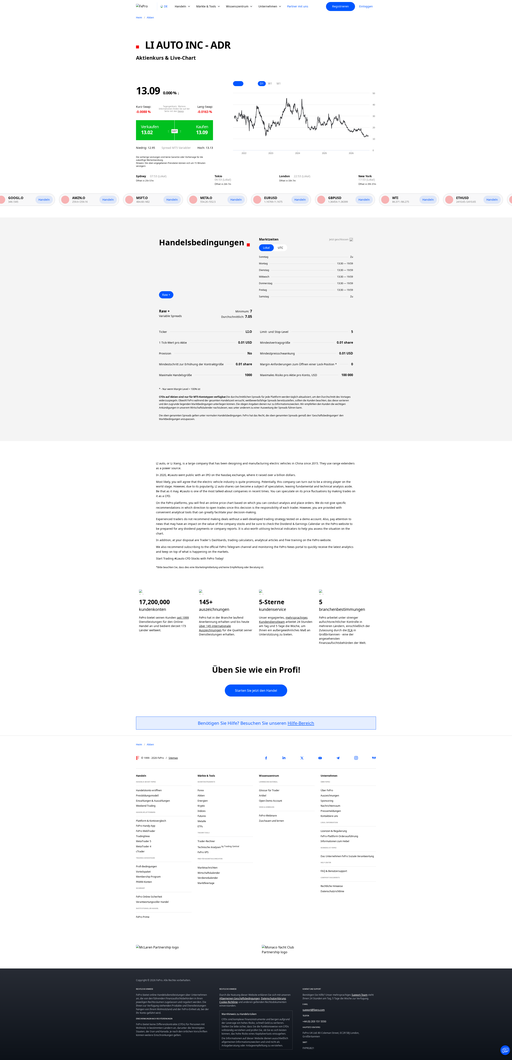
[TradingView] (374, 758)
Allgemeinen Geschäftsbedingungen (239, 998)
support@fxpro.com (314, 1010)
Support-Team (359, 995)
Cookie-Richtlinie (228, 1002)
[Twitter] (302, 758)
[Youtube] (320, 758)
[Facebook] (266, 758)
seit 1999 (183, 617)
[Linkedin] (284, 758)
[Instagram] (356, 758)
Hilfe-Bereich (301, 723)
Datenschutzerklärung (273, 998)
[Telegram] (338, 758)
